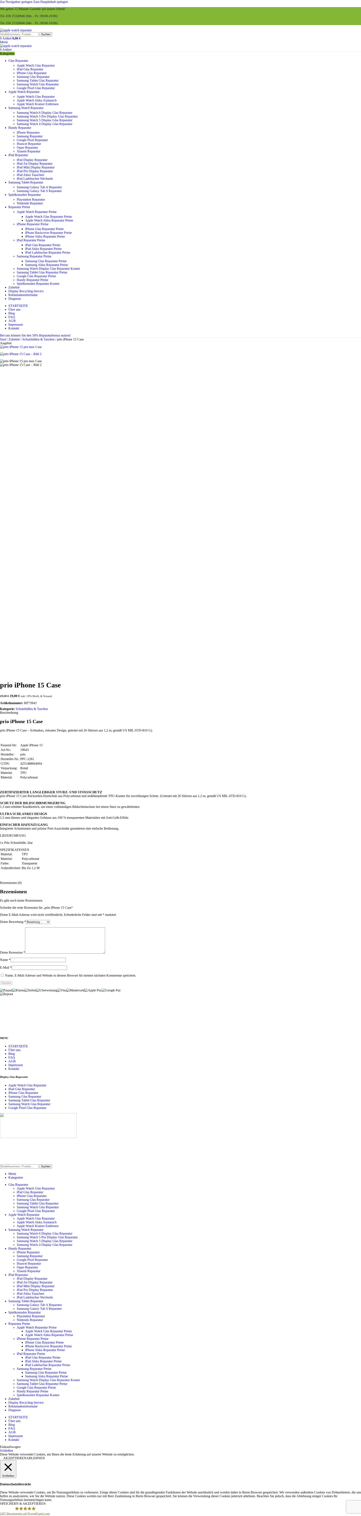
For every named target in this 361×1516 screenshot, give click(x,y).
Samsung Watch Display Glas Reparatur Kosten (48, 268)
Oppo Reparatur (27, 147)
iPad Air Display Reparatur (34, 163)
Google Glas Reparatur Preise (36, 276)
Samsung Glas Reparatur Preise (46, 261)
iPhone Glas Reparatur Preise (44, 229)
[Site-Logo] (16, 30)
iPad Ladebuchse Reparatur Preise (47, 252)
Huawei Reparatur (29, 144)
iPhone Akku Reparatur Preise (45, 236)
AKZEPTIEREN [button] (14, 1458)
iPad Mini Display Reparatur (36, 167)
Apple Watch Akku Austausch (37, 100)
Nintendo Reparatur (30, 203)
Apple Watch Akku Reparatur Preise (49, 220)
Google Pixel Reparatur (32, 140)
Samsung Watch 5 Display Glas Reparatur (44, 120)
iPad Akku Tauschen (30, 175)
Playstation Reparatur (31, 199)
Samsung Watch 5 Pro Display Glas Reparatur (47, 116)
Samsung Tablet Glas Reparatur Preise (42, 272)
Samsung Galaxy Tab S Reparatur (39, 191)
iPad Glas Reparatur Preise (42, 245)
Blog (11, 1053)
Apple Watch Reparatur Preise (37, 212)
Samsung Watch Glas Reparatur (38, 84)
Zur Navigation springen (16, 2)
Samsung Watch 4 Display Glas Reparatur (44, 124)
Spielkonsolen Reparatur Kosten (38, 283)
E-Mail (6, 967)
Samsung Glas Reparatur (33, 76)
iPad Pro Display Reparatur (35, 171)
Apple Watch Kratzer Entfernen (37, 104)
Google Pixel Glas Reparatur (36, 88)
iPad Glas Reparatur (30, 69)
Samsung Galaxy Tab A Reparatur (39, 187)
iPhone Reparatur (28, 132)
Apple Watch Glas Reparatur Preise (48, 216)
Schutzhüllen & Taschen (38, 339)
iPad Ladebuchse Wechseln (35, 178)
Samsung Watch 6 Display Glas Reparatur (44, 112)
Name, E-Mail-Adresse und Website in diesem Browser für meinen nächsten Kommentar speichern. (70, 975)
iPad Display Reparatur (32, 160)
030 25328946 (15, 16)
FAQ (11, 1057)
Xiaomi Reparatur (28, 151)
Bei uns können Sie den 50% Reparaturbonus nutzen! (35, 335)
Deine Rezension (12, 952)
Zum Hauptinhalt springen (50, 2)
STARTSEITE (18, 1046)
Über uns (14, 1050)
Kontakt (13, 1069)
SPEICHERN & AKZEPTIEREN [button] (23, 1503)
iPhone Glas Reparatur (32, 73)
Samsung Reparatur (30, 136)
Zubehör (15, 339)
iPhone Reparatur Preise (32, 224)
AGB (12, 1061)
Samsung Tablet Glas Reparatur (37, 80)
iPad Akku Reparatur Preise (43, 249)
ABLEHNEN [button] (35, 1458)
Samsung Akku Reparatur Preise (46, 265)
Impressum (15, 1065)
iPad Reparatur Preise (31, 240)
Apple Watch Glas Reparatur (36, 65)
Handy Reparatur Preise (32, 280)
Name (5, 960)
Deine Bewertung (13, 922)
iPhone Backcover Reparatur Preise (48, 232)
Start (3, 339)
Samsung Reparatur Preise (34, 256)
